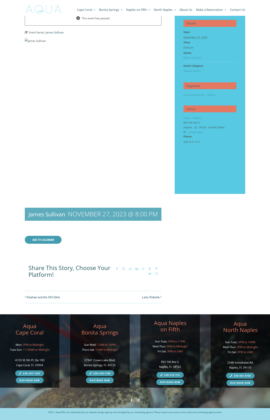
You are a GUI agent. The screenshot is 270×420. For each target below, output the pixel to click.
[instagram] (138, 400)
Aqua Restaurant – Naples (199, 94)
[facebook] (131, 400)
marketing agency (143, 412)
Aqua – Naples (192, 118)
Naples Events (192, 71)
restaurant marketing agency (201, 412)
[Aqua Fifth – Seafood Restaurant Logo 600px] (43, 5)
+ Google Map (194, 132)
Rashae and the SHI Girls (43, 297)
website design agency (100, 412)
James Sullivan (192, 57)
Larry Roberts (151, 297)
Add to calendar (43, 239)
